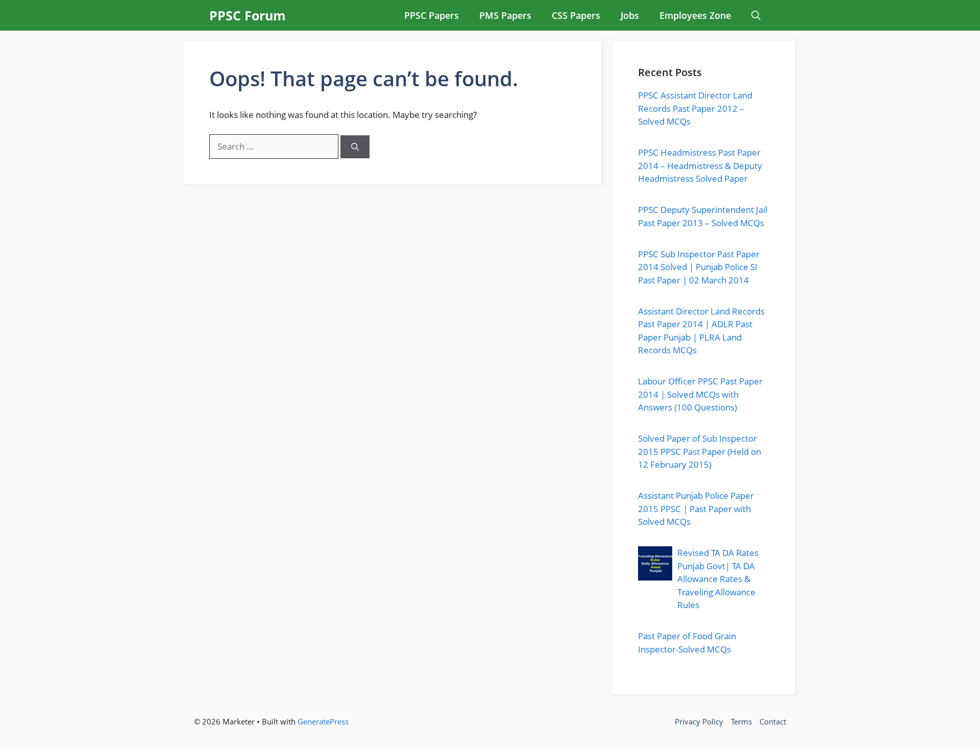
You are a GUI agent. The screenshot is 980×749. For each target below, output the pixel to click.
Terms (741, 721)
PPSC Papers (431, 15)
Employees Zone (695, 15)
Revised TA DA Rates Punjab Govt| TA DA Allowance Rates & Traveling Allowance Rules (717, 579)
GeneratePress (323, 721)
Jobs (630, 15)
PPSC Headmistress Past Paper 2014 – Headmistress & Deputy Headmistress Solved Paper (700, 165)
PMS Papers (505, 15)
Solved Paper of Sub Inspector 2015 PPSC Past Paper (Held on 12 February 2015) (699, 451)
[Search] (355, 146)
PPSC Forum (247, 15)
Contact (773, 721)
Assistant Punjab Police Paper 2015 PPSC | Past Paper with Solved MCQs (696, 508)
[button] (756, 15)
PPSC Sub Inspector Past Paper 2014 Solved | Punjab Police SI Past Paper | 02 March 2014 (699, 267)
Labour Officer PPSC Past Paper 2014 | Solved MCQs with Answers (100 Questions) (700, 394)
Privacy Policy (699, 721)
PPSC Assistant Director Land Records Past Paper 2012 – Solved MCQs (695, 108)
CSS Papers (576, 15)
